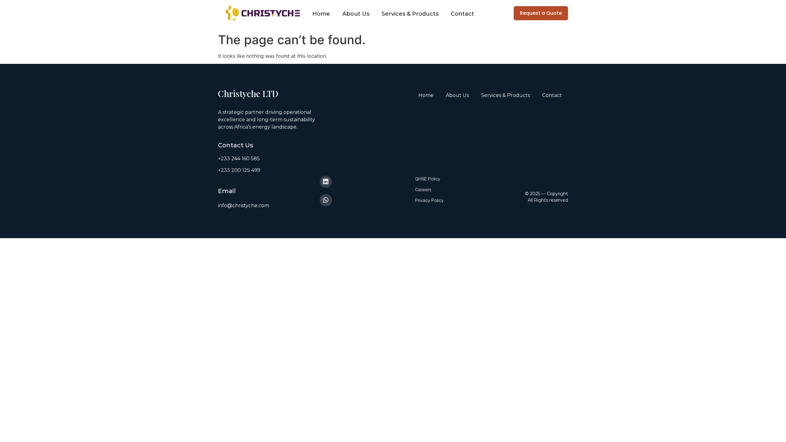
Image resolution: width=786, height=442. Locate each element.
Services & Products (410, 13)
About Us (355, 13)
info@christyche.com (243, 205)
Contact (462, 13)
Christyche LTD (249, 93)
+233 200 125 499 (239, 170)
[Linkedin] (326, 182)
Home (321, 13)
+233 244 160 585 (239, 158)
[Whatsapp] (326, 200)
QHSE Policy (427, 178)
